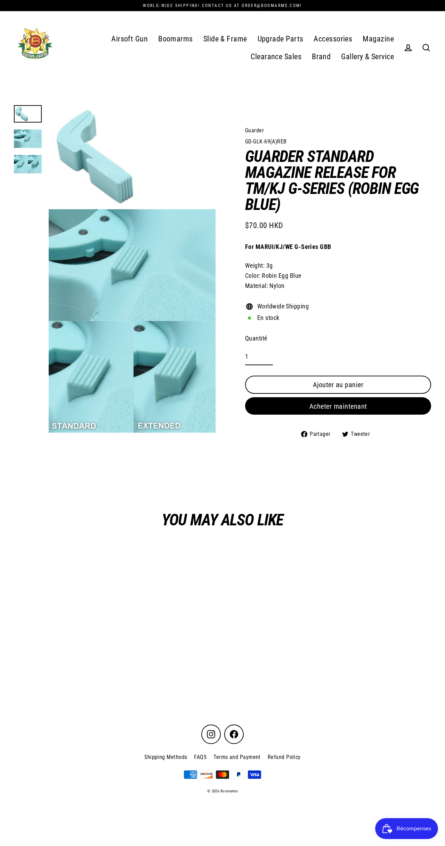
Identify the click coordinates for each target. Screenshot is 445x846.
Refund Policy (284, 757)
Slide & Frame (225, 38)
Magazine (378, 38)
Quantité (256, 338)
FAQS (200, 757)
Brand (321, 56)
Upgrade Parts (281, 38)
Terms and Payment (237, 757)
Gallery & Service (367, 56)
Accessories (333, 38)
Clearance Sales (276, 56)
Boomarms (175, 38)
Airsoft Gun (129, 38)
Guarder (254, 130)
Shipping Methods (165, 757)
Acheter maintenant (338, 406)
